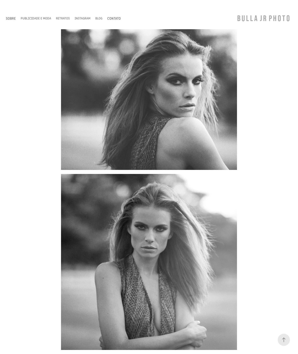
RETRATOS (63, 18)
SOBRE (11, 18)
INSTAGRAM (82, 18)
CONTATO (114, 18)
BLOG (98, 18)
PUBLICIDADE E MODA (36, 18)
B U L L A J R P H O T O (263, 18)
